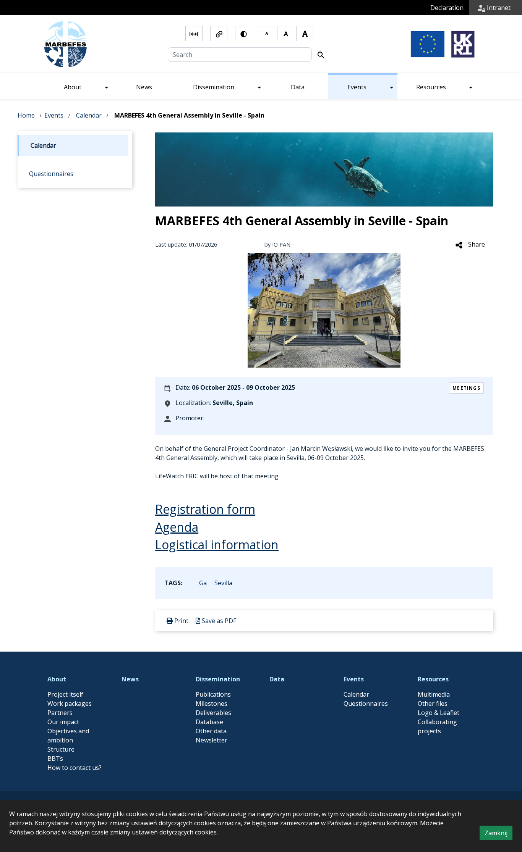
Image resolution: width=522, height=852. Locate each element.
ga (203, 583)
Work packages (69, 703)
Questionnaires (366, 703)
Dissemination (218, 679)
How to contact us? (74, 767)
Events (53, 115)
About (56, 679)
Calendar (89, 115)
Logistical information (217, 544)
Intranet (498, 7)
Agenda (176, 527)
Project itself (65, 694)
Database (209, 722)
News (130, 679)
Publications (213, 694)
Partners (60, 712)
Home (26, 115)
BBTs (55, 758)
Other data (211, 731)
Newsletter (211, 740)
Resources (433, 679)
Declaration (447, 7)
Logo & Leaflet (438, 712)
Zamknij (498, 834)
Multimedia (434, 694)
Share (476, 244)
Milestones (211, 703)
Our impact (63, 722)
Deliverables (213, 712)
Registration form (205, 509)
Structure (61, 749)
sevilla (223, 583)
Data (276, 679)
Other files (432, 703)
